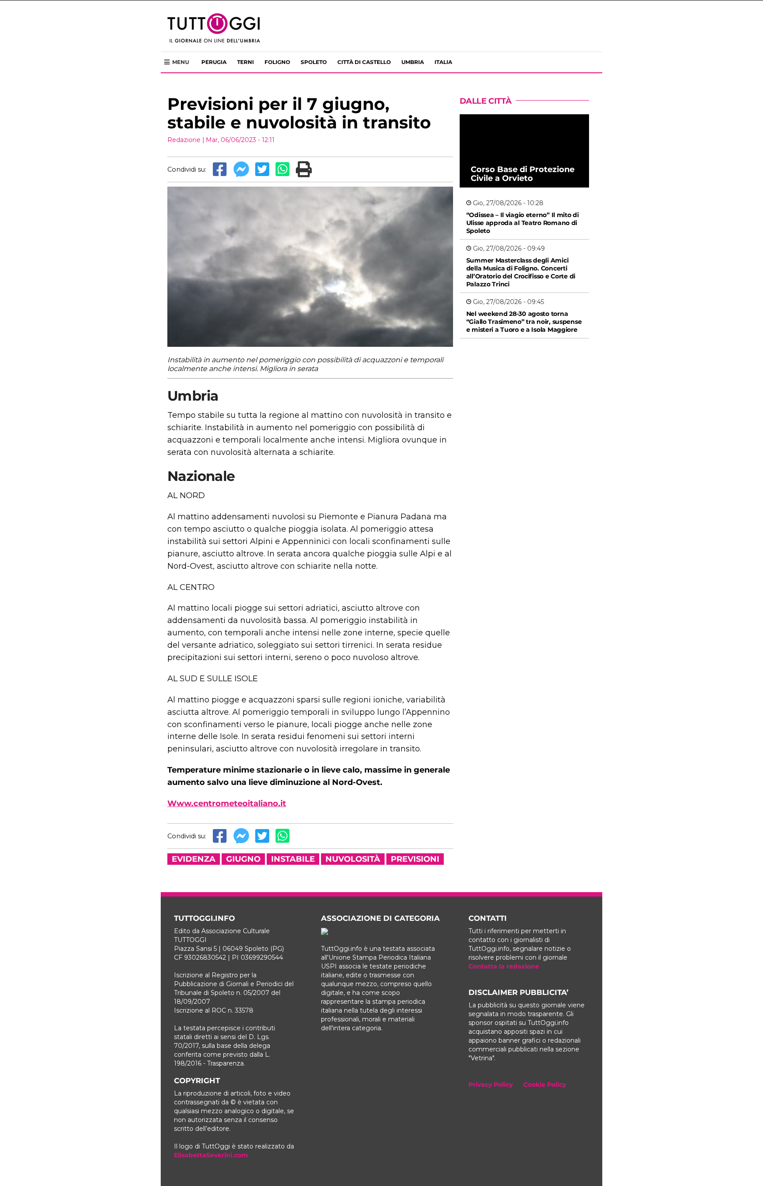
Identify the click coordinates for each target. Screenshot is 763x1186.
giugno (243, 859)
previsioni (415, 859)
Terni (245, 62)
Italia (443, 62)
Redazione (183, 139)
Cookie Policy (544, 1084)
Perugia (214, 62)
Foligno (277, 62)
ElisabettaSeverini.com (211, 1155)
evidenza (193, 859)
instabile (293, 859)
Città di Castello (364, 62)
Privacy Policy (490, 1084)
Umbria (412, 62)
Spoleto (314, 62)
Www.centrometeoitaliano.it (226, 803)
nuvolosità (352, 859)
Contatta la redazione (503, 966)
